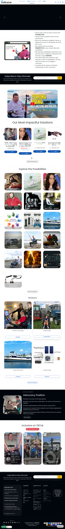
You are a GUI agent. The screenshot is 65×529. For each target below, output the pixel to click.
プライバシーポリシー (47, 501)
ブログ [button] (39, 1)
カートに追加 (10, 151)
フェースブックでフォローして (37, 496)
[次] (12, 139)
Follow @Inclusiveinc (33, 429)
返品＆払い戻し (26, 500)
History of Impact (32, 25)
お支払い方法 (26, 491)
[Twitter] (6, 522)
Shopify (32, 524)
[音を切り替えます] (20, 434)
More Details (27, 417)
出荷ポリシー (46, 491)
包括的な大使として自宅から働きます (37, 502)
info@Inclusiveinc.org (10, 513)
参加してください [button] (31, 1)
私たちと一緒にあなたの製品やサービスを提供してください (37, 508)
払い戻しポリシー (46, 496)
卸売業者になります (37, 504)
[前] (10, 139)
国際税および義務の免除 (27, 498)
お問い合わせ (26, 490)
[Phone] (4, 525)
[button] (55, 2)
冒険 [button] (44, 1)
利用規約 (45, 498)
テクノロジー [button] (22, 1)
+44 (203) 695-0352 (9, 507)
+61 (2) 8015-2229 (8, 509)
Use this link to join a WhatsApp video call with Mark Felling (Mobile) (57, 493)
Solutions (47, 376)
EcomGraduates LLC (32, 525)
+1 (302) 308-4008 (8, 492)
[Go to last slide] (4, 134)
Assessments (47, 336)
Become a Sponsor (32, 382)
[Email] (19, 522)
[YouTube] (15, 522)
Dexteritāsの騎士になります (37, 492)
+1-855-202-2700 (8, 495)
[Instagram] (8, 522)
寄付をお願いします (37, 490)
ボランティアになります (37, 499)
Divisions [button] (32, 3)
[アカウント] (58, 2)
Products (18, 337)
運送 (24, 495)
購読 (59, 78)
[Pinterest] (13, 522)
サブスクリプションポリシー (47, 494)
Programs (18, 376)
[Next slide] (60, 134)
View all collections (32, 291)
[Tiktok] (11, 522)
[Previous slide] (4, 448)
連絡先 (44, 490)
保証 (24, 502)
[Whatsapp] (17, 522)
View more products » (32, 161)
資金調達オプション (27, 493)
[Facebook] (4, 522)
